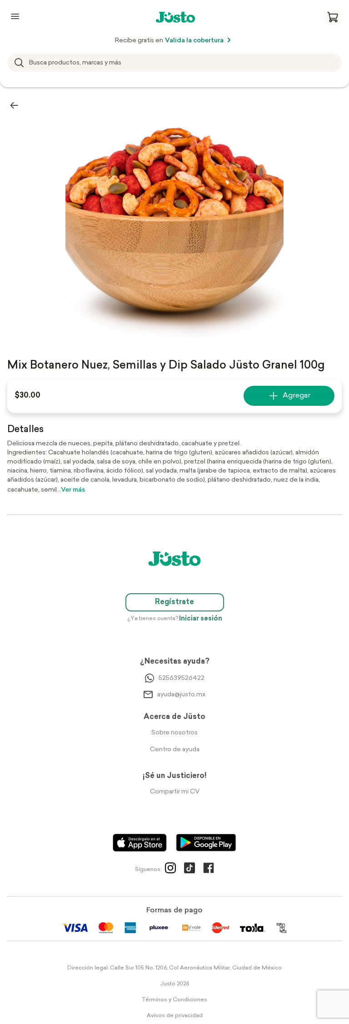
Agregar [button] (296, 395)
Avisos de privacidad (175, 1016)
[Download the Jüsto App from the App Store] (140, 843)
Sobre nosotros (174, 732)
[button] (333, 17)
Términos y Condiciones (174, 1000)
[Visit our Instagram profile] (170, 869)
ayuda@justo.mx (181, 694)
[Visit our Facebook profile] (208, 869)
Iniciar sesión (200, 618)
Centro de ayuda (174, 749)
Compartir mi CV (174, 791)
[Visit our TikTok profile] (189, 869)
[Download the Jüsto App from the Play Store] (206, 843)
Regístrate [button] (174, 602)
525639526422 (181, 678)
